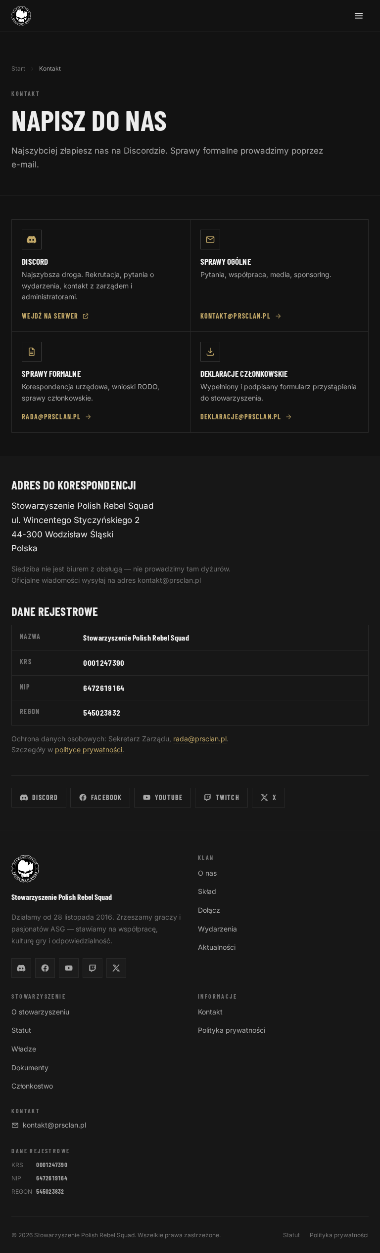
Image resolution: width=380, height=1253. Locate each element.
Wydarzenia (217, 929)
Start (18, 68)
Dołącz (209, 910)
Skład (207, 891)
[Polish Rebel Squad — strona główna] (21, 16)
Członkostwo (32, 1086)
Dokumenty (29, 1067)
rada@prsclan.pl (51, 416)
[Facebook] (45, 968)
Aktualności (217, 947)
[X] (116, 968)
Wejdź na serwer (50, 316)
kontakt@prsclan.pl (235, 316)
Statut (21, 1030)
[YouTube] (69, 968)
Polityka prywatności (231, 1030)
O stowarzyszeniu (40, 1012)
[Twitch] (92, 968)
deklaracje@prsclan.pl (241, 416)
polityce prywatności (88, 749)
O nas (207, 873)
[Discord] (21, 968)
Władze (23, 1049)
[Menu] (359, 16)
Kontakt (210, 1012)
